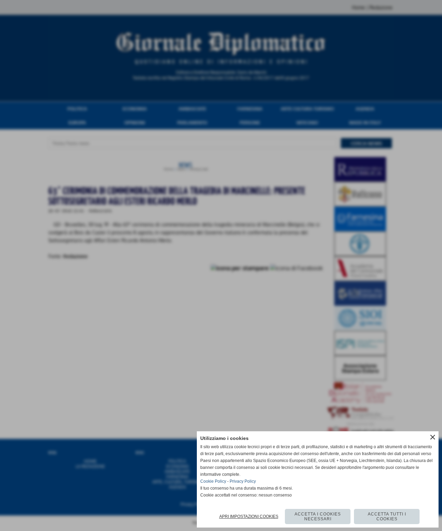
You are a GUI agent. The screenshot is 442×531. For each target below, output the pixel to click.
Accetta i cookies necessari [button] (318, 516)
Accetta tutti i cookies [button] (387, 516)
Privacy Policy (243, 481)
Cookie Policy (213, 481)
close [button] (433, 437)
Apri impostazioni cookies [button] (248, 516)
